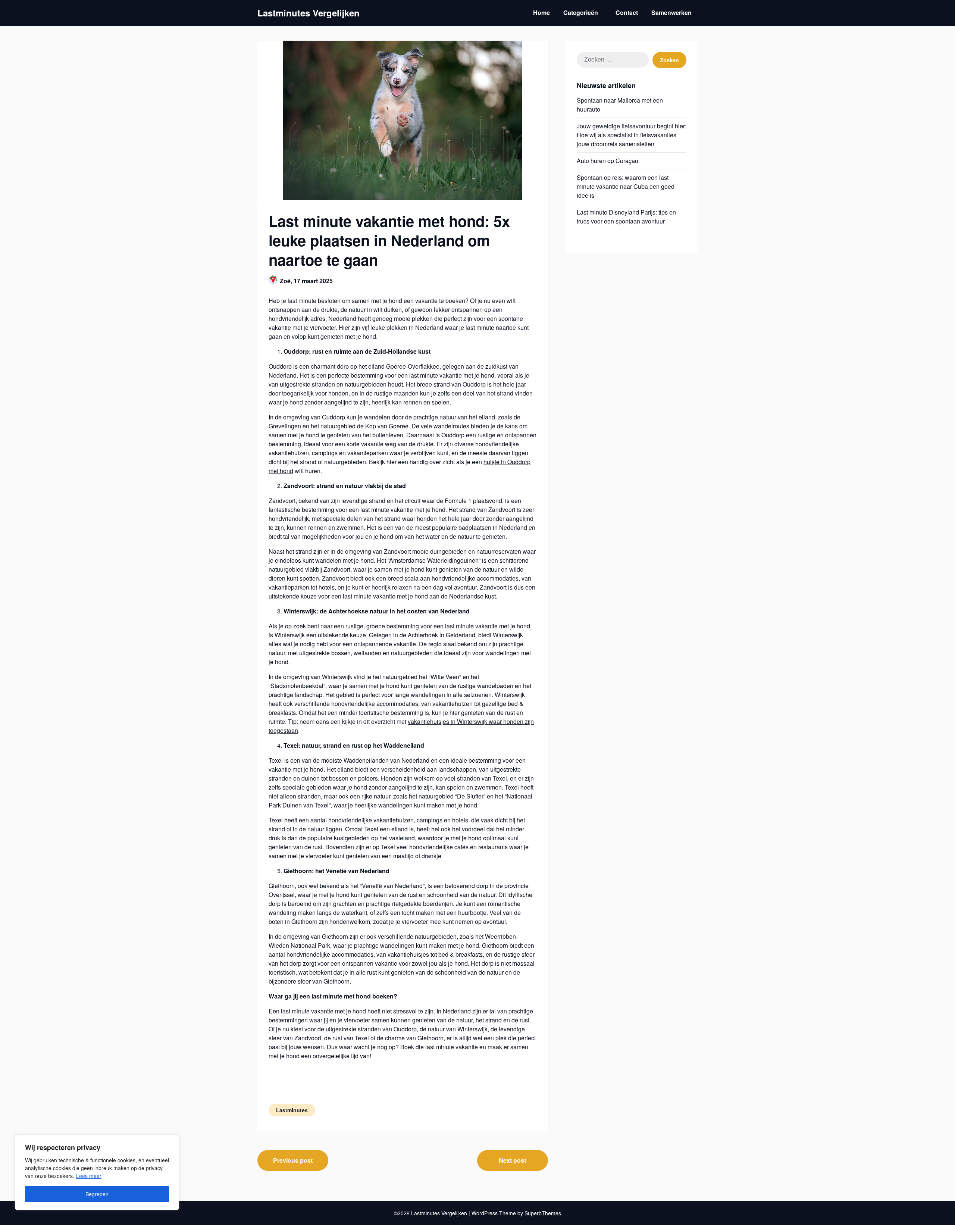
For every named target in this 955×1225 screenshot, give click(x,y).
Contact (627, 12)
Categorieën (580, 12)
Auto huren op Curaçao (607, 160)
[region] (97, 1172)
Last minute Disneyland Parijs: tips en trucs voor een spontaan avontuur (626, 216)
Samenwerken (671, 12)
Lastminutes (292, 1110)
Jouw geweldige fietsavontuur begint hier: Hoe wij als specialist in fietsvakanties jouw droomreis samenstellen (631, 135)
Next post (512, 1160)
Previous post (293, 1160)
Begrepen (97, 1194)
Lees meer (88, 1175)
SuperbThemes (543, 1213)
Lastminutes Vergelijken (308, 13)
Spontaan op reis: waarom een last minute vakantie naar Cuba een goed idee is (625, 186)
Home (541, 12)
